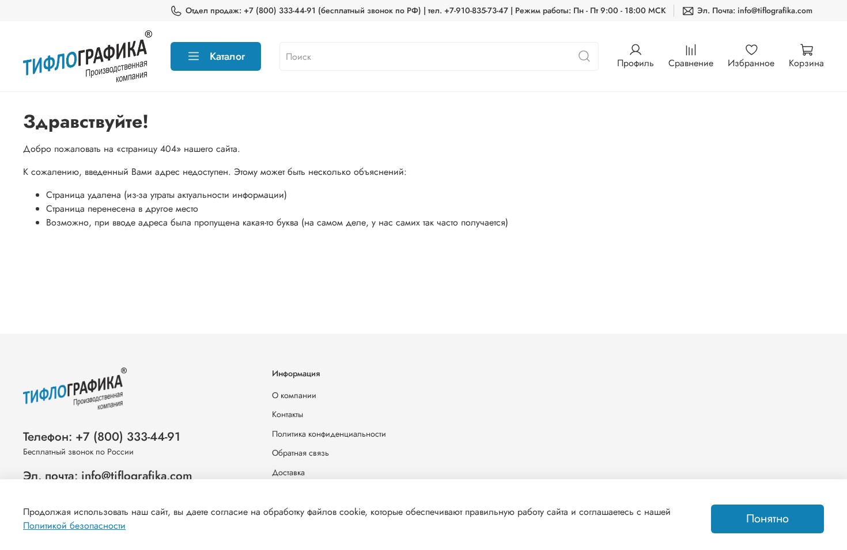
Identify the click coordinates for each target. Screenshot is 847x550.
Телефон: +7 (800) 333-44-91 (101, 436)
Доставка (288, 472)
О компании (294, 395)
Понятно (767, 518)
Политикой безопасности (74, 525)
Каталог (227, 56)
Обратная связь (300, 453)
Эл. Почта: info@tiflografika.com (754, 10)
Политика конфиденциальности (329, 434)
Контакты (287, 414)
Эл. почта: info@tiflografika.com (107, 475)
